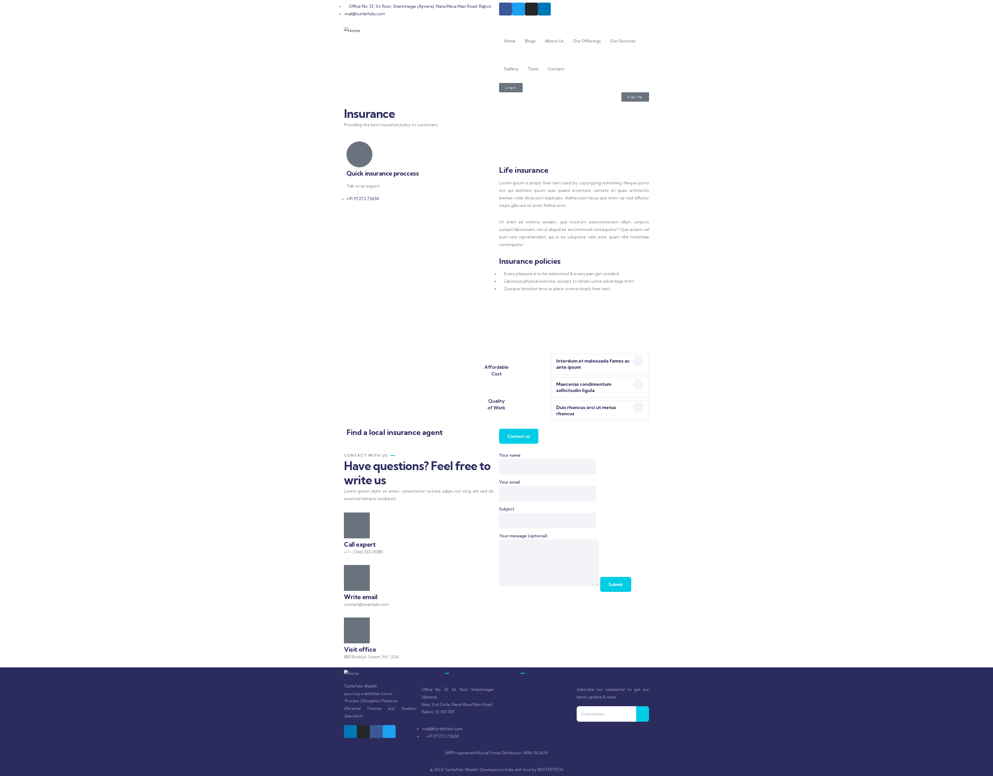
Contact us (518, 436)
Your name (510, 455)
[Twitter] (518, 9)
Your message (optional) (523, 535)
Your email (509, 482)
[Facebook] (505, 9)
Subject (506, 508)
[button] (600, 364)
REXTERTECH (550, 769)
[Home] (352, 30)
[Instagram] (531, 9)
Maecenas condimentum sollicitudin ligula (583, 387)
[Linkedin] (544, 9)
